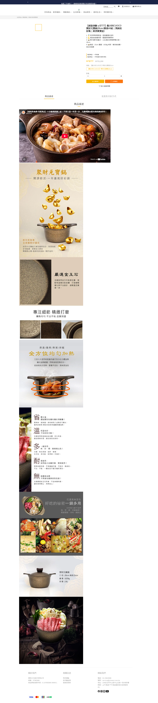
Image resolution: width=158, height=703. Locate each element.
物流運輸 (66, 678)
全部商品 (19, 17)
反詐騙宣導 (67, 680)
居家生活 (96, 12)
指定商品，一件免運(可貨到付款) (96, 57)
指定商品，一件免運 (93, 54)
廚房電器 (56, 12)
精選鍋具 (66, 12)
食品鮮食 (86, 12)
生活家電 (76, 12)
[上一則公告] (28, 2)
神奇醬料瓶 (108, 12)
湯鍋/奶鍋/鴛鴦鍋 (33, 17)
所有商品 (47, 12)
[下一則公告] (130, 2)
